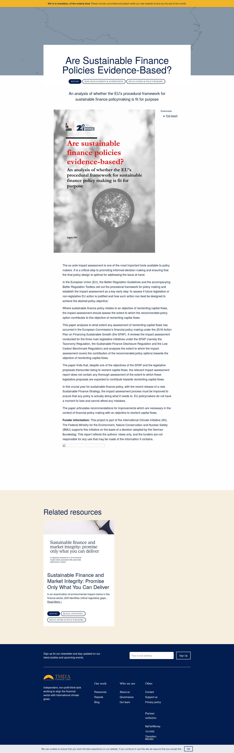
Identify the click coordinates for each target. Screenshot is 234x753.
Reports (98, 697)
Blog (96, 702)
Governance (127, 697)
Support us (151, 697)
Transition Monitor (150, 738)
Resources (100, 692)
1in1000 (149, 731)
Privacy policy (153, 702)
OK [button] (188, 748)
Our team (125, 702)
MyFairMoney (152, 726)
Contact (149, 692)
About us (125, 692)
